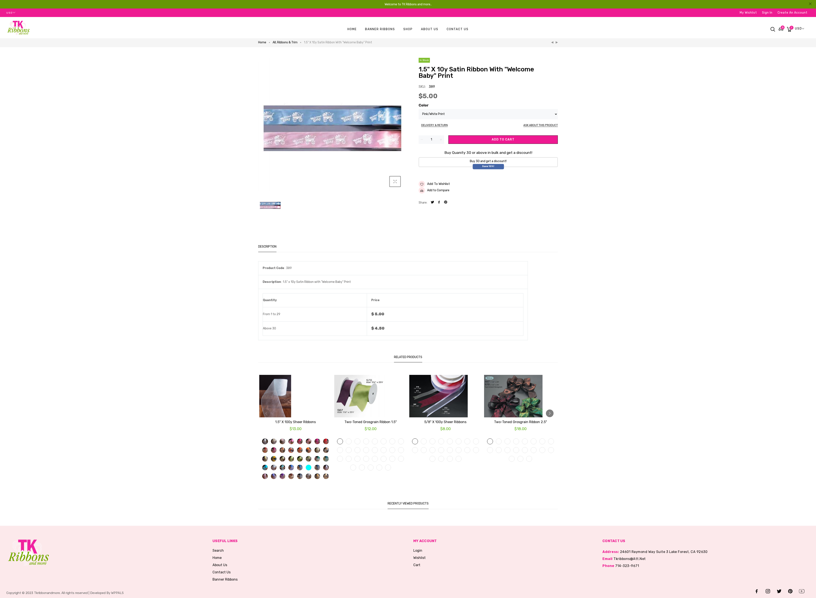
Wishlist (419, 558)
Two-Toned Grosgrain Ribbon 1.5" (370, 422)
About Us (219, 565)
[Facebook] (439, 202)
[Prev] (552, 42)
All (274, 42)
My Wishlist (748, 12)
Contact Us (221, 572)
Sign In (767, 12)
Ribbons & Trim (287, 42)
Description (267, 246)
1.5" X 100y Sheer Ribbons (295, 422)
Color (424, 105)
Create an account (793, 12)
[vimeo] (446, 202)
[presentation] (266, 413)
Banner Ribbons (225, 579)
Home (262, 42)
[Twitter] (432, 202)
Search (218, 550)
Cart (416, 565)
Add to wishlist (438, 184)
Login (417, 550)
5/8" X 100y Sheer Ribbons (445, 422)
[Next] (557, 42)
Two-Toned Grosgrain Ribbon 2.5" (520, 422)
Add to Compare (438, 190)
